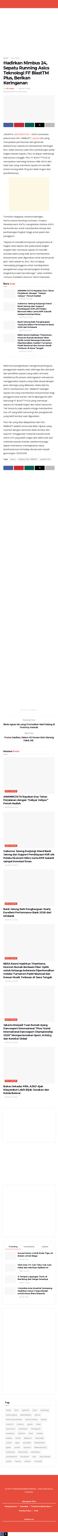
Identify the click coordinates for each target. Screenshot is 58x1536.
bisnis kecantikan (14, 1419)
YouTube (38, 1461)
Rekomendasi (41, 1447)
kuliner (40, 1433)
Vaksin (18, 1461)
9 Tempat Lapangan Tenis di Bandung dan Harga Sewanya (33, 1278)
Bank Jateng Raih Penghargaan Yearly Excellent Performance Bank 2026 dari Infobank (36, 324)
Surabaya (25, 1457)
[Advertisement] (29, 194)
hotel (38, 1424)
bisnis (37, 1415)
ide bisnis (10, 1429)
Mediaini (28, 1438)
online (9, 1443)
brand (43, 1419)
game (30, 1424)
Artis (35, 1410)
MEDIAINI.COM (21, 134)
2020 (8, 1410)
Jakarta (21, 1433)
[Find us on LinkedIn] (31, 1524)
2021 (16, 1410)
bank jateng (11, 1415)
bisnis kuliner (31, 1419)
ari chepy (10, 88)
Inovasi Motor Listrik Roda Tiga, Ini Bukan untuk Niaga (35, 1254)
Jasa (31, 1433)
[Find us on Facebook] (22, 1524)
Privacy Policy (25, 1510)
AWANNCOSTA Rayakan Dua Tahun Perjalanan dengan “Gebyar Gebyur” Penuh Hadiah (36, 293)
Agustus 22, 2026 (25, 317)
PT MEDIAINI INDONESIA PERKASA (23, 1489)
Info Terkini (15, 58)
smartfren (35, 1452)
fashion (20, 1424)
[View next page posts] (31, 357)
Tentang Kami (11, 1506)
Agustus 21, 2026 (25, 330)
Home (5, 58)
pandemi (27, 1443)
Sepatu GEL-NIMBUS (28, 459)
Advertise (24, 1506)
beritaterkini (26, 1415)
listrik (18, 1438)
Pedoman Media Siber (41, 1506)
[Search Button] (55, 4)
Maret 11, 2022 (24, 88)
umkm (8, 1461)
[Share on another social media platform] (50, 125)
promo (17, 1447)
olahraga (39, 1438)
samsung (10, 1452)
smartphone (11, 1457)
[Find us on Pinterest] (36, 1524)
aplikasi (25, 1410)
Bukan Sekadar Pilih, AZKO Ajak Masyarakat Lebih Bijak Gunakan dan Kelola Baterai (26, 1090)
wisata (28, 1461)
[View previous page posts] (27, 357)
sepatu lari (45, 459)
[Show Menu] (3, 4)
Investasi (10, 1433)
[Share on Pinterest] (19, 125)
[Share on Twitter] (39, 125)
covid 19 (9, 1424)
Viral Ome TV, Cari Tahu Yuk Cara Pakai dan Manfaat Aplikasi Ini (34, 1266)
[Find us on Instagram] (27, 1524)
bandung (45, 1410)
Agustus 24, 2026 (25, 299)
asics (13, 459)
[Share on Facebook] (8, 125)
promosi (27, 1447)
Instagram (35, 1429)
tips (34, 1457)
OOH (36, 1510)
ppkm (8, 1447)
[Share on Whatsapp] (29, 125)
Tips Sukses (45, 1457)
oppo (17, 1443)
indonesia (23, 1429)
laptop (9, 1438)
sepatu (36, 138)
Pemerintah (40, 1443)
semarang (22, 1452)
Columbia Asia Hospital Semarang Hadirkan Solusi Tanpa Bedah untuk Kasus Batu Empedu (35, 1291)
